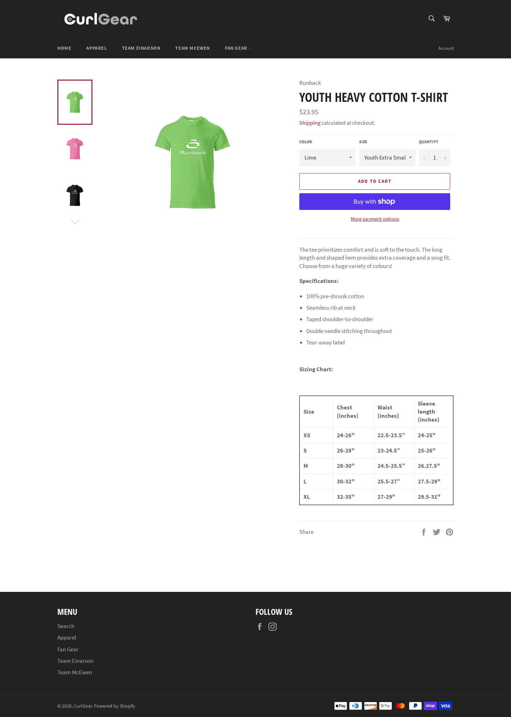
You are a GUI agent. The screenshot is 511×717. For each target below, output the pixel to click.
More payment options (375, 218)
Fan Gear (237, 48)
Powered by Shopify (114, 706)
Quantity (428, 141)
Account (446, 48)
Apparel (96, 48)
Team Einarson (141, 48)
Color (305, 141)
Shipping (310, 122)
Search (65, 626)
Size (363, 141)
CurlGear (83, 706)
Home (64, 48)
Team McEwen (192, 48)
